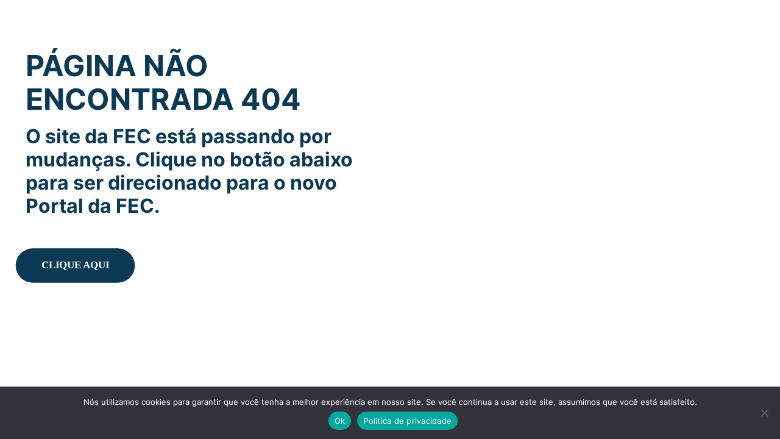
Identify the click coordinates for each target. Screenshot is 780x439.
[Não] (765, 413)
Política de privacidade (407, 421)
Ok (340, 421)
